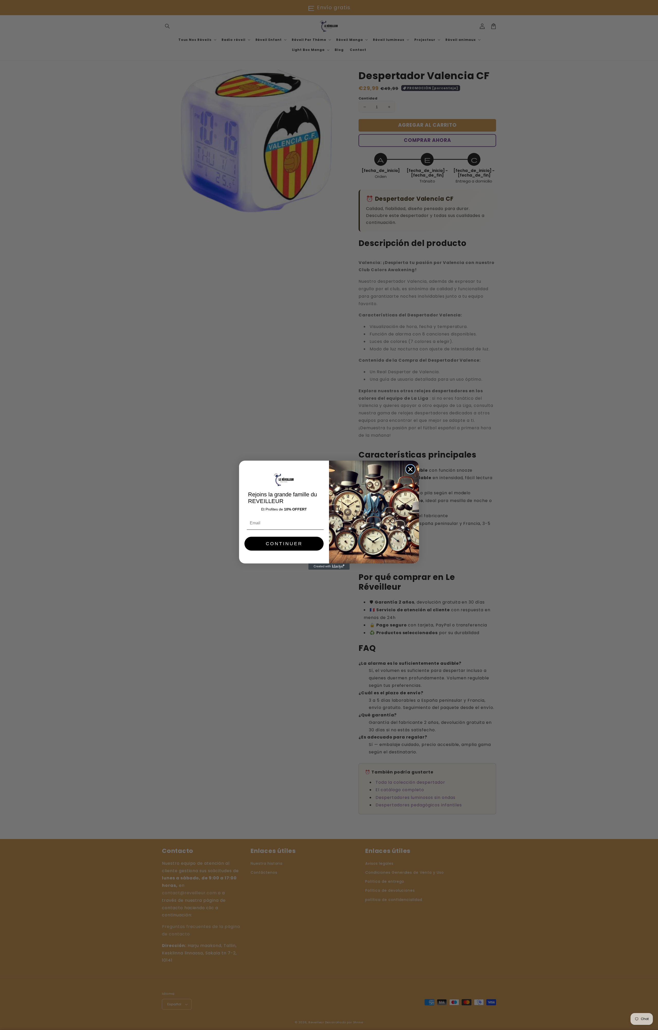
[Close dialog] (410, 469)
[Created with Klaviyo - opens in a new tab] (329, 566)
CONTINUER (284, 543)
